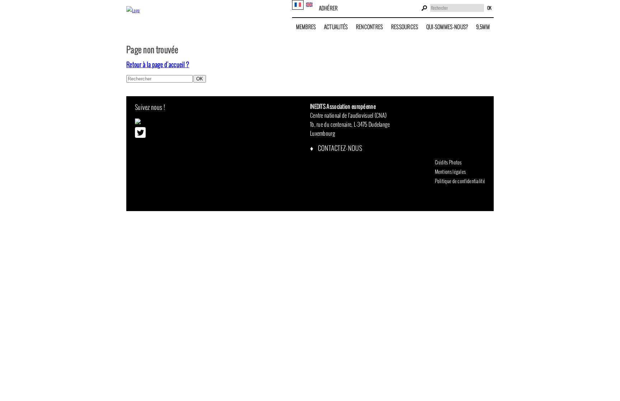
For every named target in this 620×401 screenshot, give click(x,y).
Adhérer (328, 8)
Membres (306, 27)
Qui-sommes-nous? (447, 27)
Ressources (404, 27)
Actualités (336, 27)
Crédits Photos (448, 162)
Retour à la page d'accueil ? (157, 64)
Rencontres (369, 27)
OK (489, 8)
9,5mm (483, 27)
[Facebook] (138, 122)
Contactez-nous (339, 148)
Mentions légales (450, 171)
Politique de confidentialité (460, 181)
